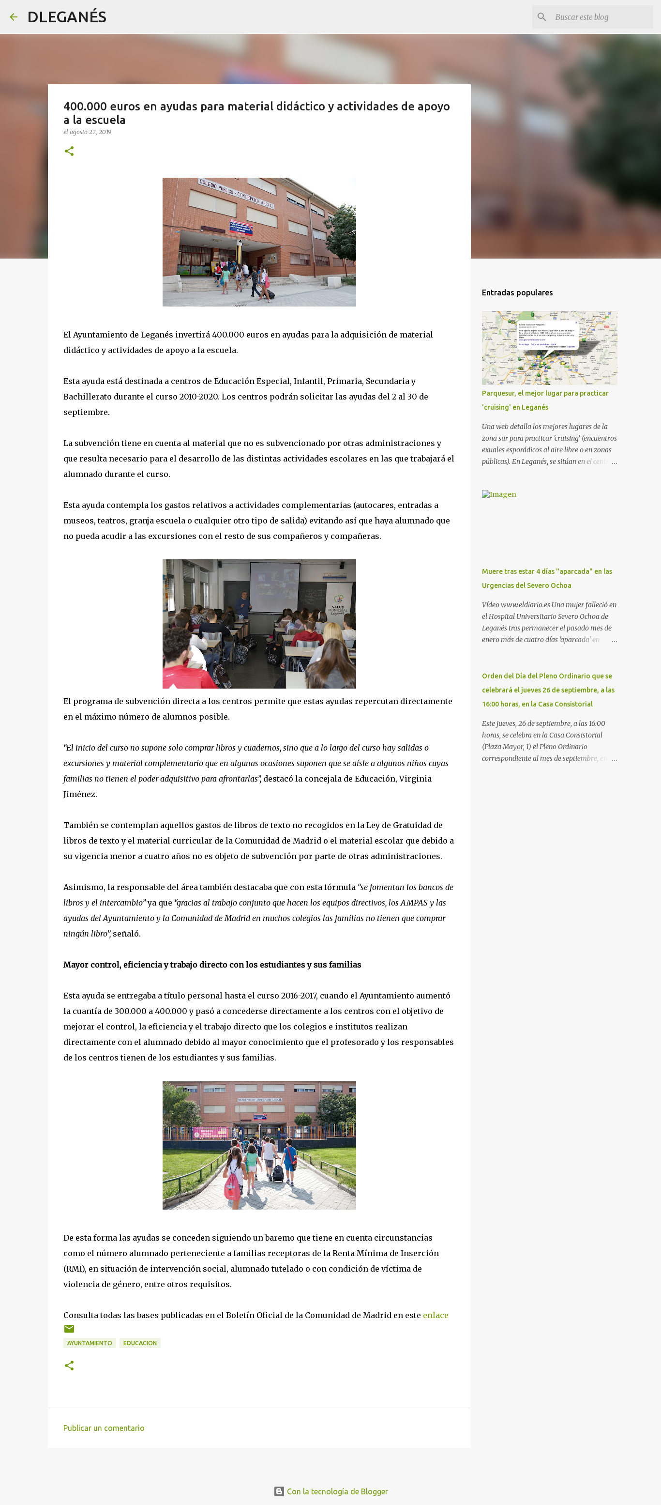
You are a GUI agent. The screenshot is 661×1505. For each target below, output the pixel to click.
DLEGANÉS (66, 16)
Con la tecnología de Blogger (336, 1491)
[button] (69, 151)
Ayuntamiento (89, 1343)
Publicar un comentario (104, 1428)
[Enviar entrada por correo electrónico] (69, 1332)
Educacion (140, 1343)
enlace (436, 1315)
